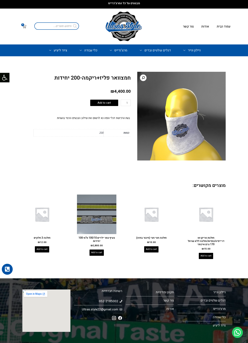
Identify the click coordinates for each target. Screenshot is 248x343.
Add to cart (104, 103)
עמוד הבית (223, 26)
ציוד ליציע (60, 50)
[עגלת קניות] (24, 26)
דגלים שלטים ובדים (157, 50)
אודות (205, 26)
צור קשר (188, 26)
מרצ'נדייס (120, 50)
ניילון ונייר (194, 50)
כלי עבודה (90, 50)
